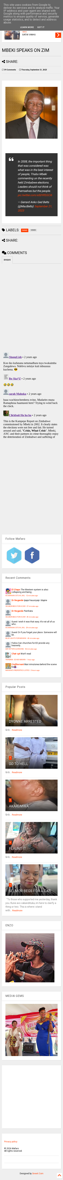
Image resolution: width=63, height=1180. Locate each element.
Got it (40, 27)
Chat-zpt (16, 654)
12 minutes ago (32, 595)
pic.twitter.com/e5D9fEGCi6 (35, 195)
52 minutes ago (31, 649)
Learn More (27, 27)
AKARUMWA (19, 806)
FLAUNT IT (17, 848)
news (24, 32)
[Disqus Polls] (31, 307)
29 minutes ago (32, 617)
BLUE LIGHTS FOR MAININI (15, 638)
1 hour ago (31, 660)
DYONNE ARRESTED (25, 721)
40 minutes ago (33, 638)
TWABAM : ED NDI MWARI (15, 660)
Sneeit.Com (37, 1173)
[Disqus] (31, 395)
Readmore (17, 730)
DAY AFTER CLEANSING (14, 649)
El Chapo (16, 589)
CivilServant (18, 664)
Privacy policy (10, 1141)
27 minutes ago (32, 606)
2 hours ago (35, 670)
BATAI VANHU (29, 34)
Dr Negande (17, 600)
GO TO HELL (18, 764)
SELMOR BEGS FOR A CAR (15, 606)
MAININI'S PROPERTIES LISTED (17, 670)
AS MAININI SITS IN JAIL (15, 595)
